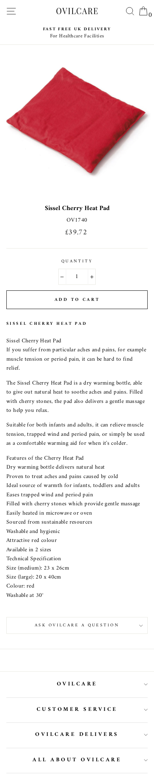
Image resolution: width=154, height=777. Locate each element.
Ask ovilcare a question (77, 625)
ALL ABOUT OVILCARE (77, 760)
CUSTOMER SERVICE (77, 709)
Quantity (77, 261)
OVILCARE (77, 684)
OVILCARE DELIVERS (77, 735)
